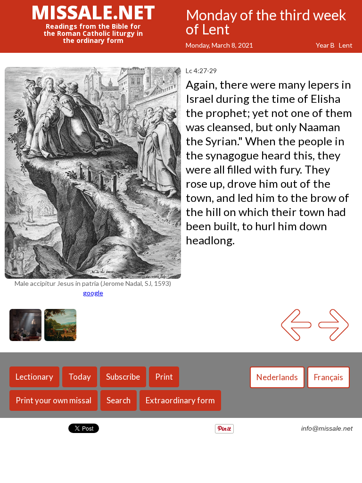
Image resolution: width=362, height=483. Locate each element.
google (93, 293)
